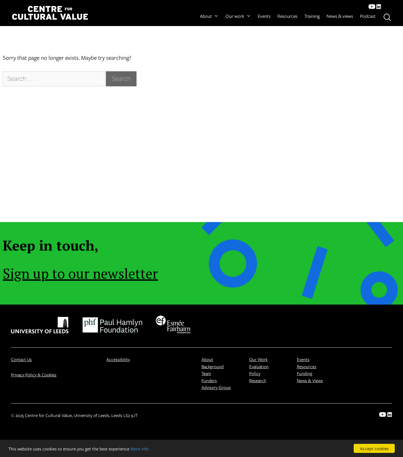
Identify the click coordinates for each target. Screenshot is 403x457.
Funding (304, 373)
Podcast (368, 16)
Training (312, 16)
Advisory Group (216, 387)
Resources (287, 16)
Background (213, 366)
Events (264, 16)
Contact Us (21, 359)
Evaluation (259, 366)
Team (206, 373)
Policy (254, 373)
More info (139, 449)
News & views (340, 16)
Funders (209, 380)
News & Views (310, 380)
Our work (235, 16)
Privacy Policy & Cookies (33, 374)
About (206, 16)
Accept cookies (374, 448)
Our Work (258, 359)
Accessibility (118, 359)
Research (257, 380)
